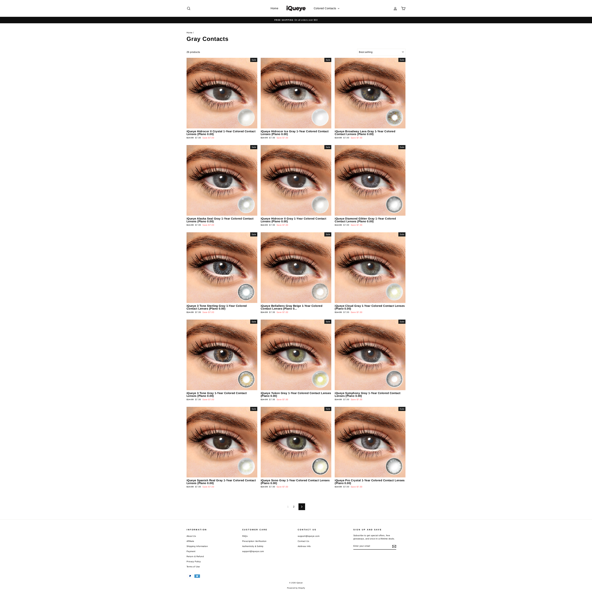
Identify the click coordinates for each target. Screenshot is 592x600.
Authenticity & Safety (252, 546)
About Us (191, 536)
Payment (191, 551)
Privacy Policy (194, 561)
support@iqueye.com (253, 551)
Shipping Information (197, 546)
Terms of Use (193, 566)
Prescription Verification (254, 541)
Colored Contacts (325, 8)
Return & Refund (195, 556)
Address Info (304, 546)
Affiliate (190, 541)
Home (274, 8)
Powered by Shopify (296, 588)
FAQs (245, 536)
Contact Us (303, 541)
